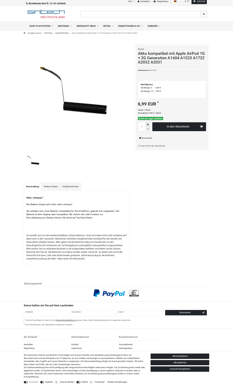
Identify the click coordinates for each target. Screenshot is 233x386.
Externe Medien (67, 382)
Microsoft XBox (86, 26)
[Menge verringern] (148, 129)
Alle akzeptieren (180, 356)
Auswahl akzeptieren (180, 369)
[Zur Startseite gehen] (24, 33)
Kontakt (74, 344)
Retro (107, 26)
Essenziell (33, 382)
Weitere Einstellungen (117, 382)
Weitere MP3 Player (62, 33)
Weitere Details (51, 186)
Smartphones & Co (129, 26)
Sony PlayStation (40, 26)
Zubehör (153, 26)
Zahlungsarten (125, 348)
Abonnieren (185, 312)
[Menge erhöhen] (148, 124)
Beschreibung (32, 186)
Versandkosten (160, 146)
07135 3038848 (47, 3)
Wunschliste (146, 138)
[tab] (32, 187)
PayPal (84, 382)
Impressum (76, 348)
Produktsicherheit (70, 186)
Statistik (49, 382)
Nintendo (64, 26)
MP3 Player (48, 33)
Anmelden (28, 344)
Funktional (99, 382)
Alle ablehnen (179, 362)
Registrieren (29, 348)
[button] (130, 1)
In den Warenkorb (178, 126)
